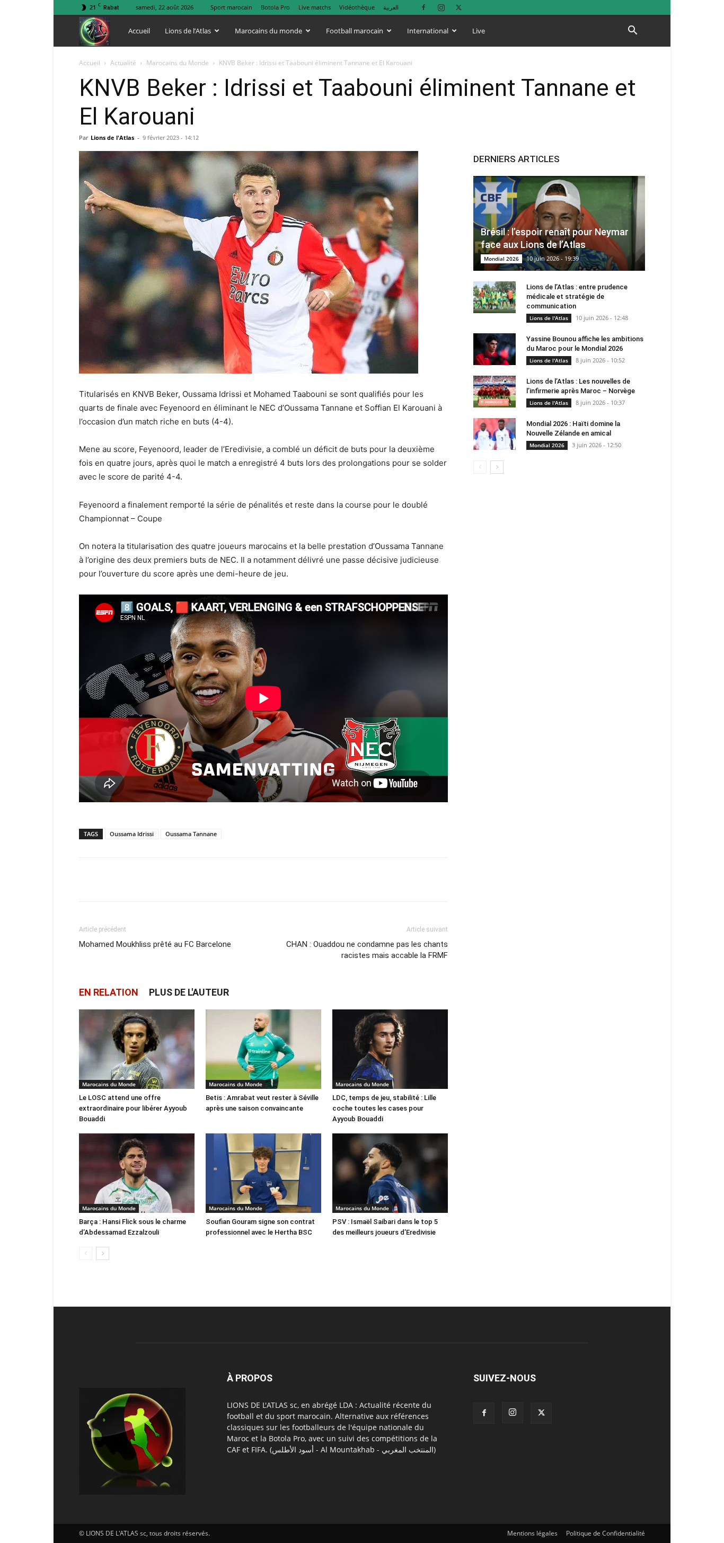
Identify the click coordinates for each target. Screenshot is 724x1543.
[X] (458, 7)
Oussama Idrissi (132, 834)
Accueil (139, 31)
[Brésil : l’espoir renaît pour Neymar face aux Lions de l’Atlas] (559, 223)
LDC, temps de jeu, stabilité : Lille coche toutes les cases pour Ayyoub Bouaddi (384, 1108)
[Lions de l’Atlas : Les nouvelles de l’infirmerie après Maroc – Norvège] (494, 391)
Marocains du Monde (177, 62)
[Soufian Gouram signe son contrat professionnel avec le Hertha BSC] (263, 1173)
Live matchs (314, 7)
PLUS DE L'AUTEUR (189, 992)
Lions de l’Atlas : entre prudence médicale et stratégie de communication (577, 296)
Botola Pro (275, 7)
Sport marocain (231, 7)
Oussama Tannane (191, 834)
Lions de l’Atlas (188, 31)
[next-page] (102, 1253)
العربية (391, 7)
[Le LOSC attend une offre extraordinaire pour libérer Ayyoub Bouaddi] (137, 1049)
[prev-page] (85, 1253)
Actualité (123, 62)
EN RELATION (108, 992)
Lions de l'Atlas (112, 137)
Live (478, 31)
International (427, 31)
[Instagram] (441, 7)
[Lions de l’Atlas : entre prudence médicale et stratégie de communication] (494, 297)
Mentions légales (532, 1533)
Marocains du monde (268, 31)
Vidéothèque (357, 7)
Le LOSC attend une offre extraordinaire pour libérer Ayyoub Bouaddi (133, 1108)
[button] (632, 31)
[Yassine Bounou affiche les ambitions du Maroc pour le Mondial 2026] (494, 349)
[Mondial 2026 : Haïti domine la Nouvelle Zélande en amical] (494, 434)
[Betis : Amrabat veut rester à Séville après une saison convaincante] (263, 1049)
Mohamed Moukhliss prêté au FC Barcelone (155, 944)
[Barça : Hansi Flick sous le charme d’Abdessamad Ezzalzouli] (137, 1173)
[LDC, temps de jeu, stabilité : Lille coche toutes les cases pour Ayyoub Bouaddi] (390, 1049)
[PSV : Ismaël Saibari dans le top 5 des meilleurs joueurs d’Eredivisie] (390, 1173)
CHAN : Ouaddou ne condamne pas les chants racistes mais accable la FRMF (367, 949)
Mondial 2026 (501, 258)
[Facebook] (423, 7)
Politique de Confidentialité (605, 1533)
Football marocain (354, 31)
